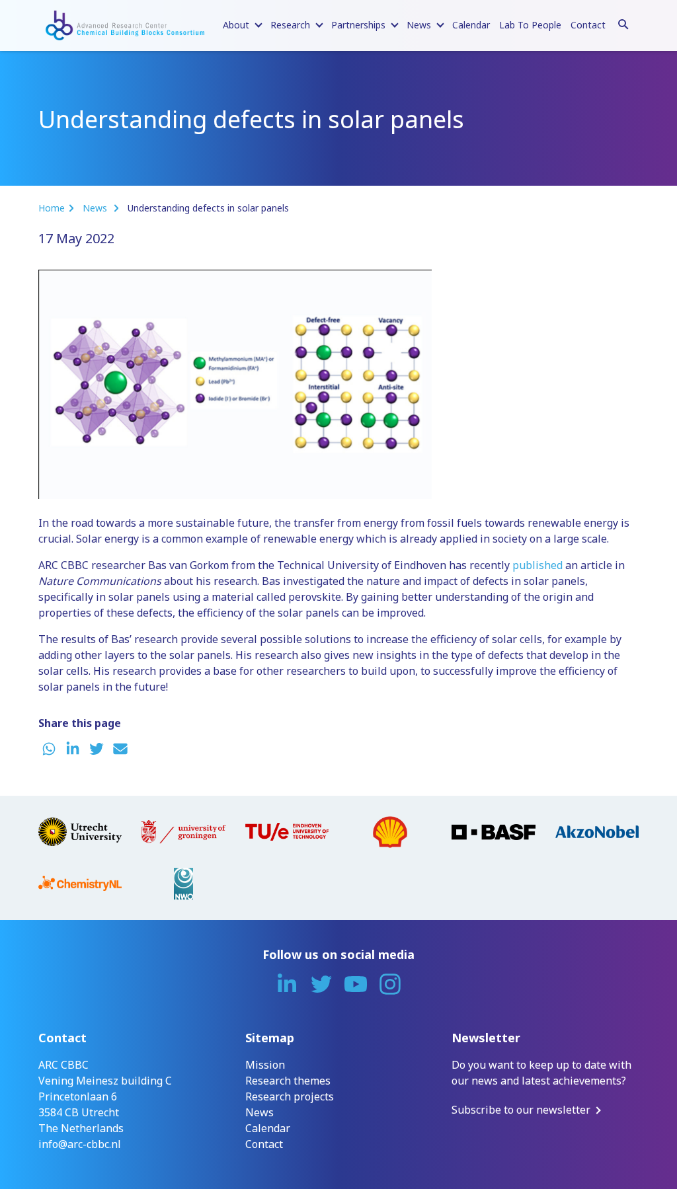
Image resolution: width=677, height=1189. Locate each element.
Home (51, 208)
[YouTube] (356, 984)
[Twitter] (321, 984)
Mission (265, 1064)
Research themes (288, 1080)
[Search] (623, 22)
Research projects (289, 1096)
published (537, 565)
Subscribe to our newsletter (521, 1109)
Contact (588, 25)
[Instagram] (390, 984)
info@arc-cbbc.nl (79, 1144)
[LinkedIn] (287, 984)
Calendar (471, 25)
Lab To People (530, 25)
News (96, 208)
